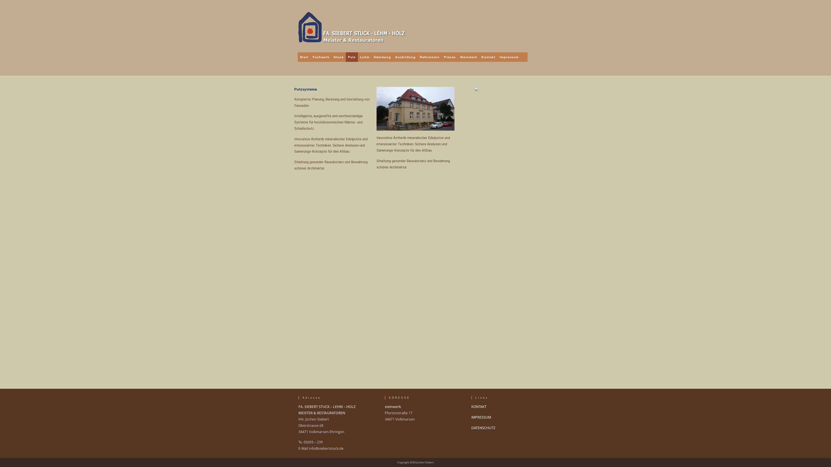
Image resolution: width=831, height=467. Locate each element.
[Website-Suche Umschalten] (524, 57)
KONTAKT (478, 406)
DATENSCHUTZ (483, 427)
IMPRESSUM (481, 417)
